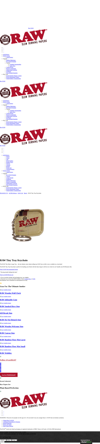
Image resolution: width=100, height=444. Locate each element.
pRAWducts (6, 54)
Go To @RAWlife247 (9, 375)
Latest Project (9, 57)
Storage (8, 163)
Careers (8, 176)
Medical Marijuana (11, 60)
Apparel (8, 165)
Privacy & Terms (7, 424)
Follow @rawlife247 (8, 360)
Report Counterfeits (11, 68)
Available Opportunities (15, 64)
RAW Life (8, 168)
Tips (7, 159)
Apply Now (12, 66)
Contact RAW (9, 67)
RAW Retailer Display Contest (13, 75)
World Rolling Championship (13, 78)
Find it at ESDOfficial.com (6, 275)
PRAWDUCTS (4, 193)
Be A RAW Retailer (11, 61)
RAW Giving (6, 56)
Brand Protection (7, 423)
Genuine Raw (27, 279)
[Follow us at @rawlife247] (0, 363)
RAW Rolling (9, 160)
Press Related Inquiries (12, 73)
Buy (2, 81)
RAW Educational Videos (12, 77)
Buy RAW (31, 28)
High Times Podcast (8, 426)
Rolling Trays (9, 162)
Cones (7, 158)
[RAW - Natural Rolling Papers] (23, 45)
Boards (8, 166)
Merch (25, 193)
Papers (8, 156)
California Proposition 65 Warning (11, 422)
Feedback (8, 71)
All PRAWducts (10, 169)
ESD (34, 279)
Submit (2, 441)
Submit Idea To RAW (11, 70)
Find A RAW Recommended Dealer (9, 269)
